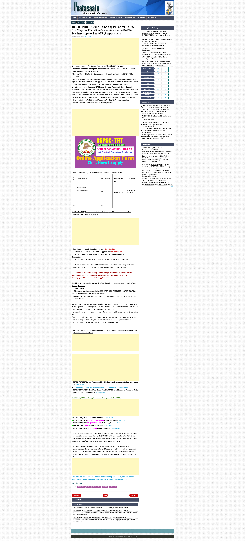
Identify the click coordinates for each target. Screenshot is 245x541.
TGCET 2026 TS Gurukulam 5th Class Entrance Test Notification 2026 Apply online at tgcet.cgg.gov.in (156, 130)
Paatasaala (120, 536)
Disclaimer (141, 17)
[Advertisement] (105, 51)
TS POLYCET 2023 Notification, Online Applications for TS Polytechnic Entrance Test (156, 53)
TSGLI (165, 77)
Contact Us (152, 17)
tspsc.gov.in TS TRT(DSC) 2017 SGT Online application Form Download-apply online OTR (101, 510)
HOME (74, 22)
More (173, 140)
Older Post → (133, 495)
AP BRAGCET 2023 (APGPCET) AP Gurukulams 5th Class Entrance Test (157, 40)
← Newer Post (76, 495)
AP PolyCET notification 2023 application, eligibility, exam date (155, 58)
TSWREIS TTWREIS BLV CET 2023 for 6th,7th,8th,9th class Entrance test (154, 44)
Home (74, 17)
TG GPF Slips (81, 22)
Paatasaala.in (88, 36)
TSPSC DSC (113, 487)
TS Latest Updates (100, 17)
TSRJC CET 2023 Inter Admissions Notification (153, 49)
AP (158, 68)
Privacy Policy (130, 17)
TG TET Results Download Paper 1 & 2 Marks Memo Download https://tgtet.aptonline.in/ (156, 106)
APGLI (158, 77)
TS (165, 68)
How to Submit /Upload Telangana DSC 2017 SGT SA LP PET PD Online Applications (99, 517)
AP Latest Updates (85, 17)
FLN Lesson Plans (116, 17)
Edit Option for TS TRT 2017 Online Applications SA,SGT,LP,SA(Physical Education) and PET (102, 508)
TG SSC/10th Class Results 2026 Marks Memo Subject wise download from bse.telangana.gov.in (156, 118)
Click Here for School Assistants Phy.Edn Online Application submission (100, 387)
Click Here (110, 418)
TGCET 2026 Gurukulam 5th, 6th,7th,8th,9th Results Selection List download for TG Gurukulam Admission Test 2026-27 (155, 111)
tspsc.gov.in (100, 392)
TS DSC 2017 (96, 487)
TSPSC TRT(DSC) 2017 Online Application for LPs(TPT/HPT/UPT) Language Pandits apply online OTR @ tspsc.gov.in (105, 521)
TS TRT (105, 487)
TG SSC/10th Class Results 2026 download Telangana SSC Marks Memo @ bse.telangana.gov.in (155, 124)
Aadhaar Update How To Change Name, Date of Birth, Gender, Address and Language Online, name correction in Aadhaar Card (157, 136)
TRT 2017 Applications (84, 487)
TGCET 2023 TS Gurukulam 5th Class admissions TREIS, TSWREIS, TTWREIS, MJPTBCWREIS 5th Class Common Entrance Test (156, 34)
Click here (80, 385)
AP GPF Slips (90, 22)
